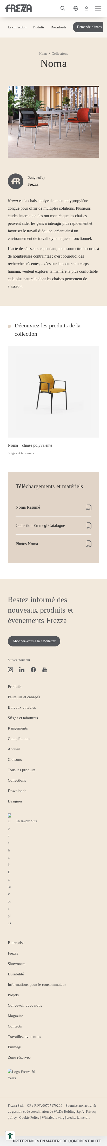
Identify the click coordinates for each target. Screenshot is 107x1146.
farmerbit (83, 1117)
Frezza (13, 953)
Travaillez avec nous (24, 1037)
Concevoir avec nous (25, 1005)
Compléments (19, 739)
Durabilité (16, 974)
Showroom (16, 964)
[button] (63, 8)
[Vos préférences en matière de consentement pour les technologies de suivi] (56, 1141)
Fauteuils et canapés (24, 697)
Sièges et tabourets (23, 718)
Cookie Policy (29, 1117)
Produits (38, 27)
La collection (17, 27)
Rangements (18, 728)
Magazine (16, 1016)
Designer (15, 801)
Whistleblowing (53, 1117)
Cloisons (15, 759)
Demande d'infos (89, 27)
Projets (13, 995)
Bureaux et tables (22, 707)
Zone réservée (19, 1057)
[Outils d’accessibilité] (10, 1136)
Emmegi (14, 1047)
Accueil (14, 749)
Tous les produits (21, 770)
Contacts (15, 1026)
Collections (17, 780)
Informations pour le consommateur (37, 984)
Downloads (58, 27)
